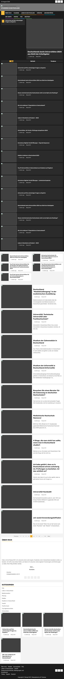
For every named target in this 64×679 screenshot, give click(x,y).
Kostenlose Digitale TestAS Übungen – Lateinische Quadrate (34, 180)
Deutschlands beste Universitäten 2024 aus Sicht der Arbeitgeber (45, 53)
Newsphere (35, 677)
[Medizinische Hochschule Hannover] (16, 421)
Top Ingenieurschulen (7, 608)
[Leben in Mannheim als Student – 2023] (9, 119)
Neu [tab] (12, 61)
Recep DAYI (38, 56)
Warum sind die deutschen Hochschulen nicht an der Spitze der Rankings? (38, 93)
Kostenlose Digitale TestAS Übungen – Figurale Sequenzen (33, 143)
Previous (16, 536)
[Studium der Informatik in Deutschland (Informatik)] (16, 371)
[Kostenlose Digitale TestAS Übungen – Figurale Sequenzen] (9, 144)
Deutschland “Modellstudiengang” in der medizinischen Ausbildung (44, 291)
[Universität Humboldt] (16, 497)
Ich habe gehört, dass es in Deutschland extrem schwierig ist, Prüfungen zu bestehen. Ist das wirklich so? (46, 467)
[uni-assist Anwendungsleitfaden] (16, 522)
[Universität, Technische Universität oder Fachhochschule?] (16, 321)
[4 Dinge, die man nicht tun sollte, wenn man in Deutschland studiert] (16, 446)
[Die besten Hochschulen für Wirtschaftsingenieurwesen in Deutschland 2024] (36, 258)
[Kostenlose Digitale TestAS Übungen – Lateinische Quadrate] (9, 181)
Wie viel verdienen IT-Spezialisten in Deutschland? (31, 105)
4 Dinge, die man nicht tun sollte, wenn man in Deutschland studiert (47, 442)
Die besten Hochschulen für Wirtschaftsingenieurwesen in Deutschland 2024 (49, 257)
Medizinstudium (6, 593)
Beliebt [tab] (32, 61)
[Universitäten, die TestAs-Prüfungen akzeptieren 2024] (9, 131)
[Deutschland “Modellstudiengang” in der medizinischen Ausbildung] (16, 296)
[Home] (3, 13)
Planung (16, 13)
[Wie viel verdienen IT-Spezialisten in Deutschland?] (9, 106)
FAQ (21, 16)
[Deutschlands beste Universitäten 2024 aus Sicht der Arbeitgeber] (44, 32)
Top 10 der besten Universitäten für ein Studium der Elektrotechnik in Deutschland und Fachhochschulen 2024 (19, 266)
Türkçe (3, 674)
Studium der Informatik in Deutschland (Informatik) (44, 367)
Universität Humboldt (42, 492)
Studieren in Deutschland (10, 8)
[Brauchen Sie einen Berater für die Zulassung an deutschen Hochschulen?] (16, 396)
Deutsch (27, 16)
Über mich (8, 13)
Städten (39, 13)
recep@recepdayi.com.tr (13, 574)
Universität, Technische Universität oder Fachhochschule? (43, 316)
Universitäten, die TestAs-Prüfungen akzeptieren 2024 (33, 130)
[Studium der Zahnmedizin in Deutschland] (16, 346)
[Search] (62, 12)
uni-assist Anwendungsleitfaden (47, 518)
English (8, 674)
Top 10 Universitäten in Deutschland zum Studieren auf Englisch (35, 168)
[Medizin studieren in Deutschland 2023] (9, 156)
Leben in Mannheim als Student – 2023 (28, 118)
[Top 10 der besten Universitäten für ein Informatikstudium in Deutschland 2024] (5, 277)
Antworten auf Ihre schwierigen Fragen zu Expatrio (14, 21)
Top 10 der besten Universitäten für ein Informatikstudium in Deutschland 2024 (19, 276)
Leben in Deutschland (28, 13)
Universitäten (48, 13)
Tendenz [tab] (53, 61)
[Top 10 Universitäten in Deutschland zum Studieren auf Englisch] (9, 169)
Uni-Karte (8, 16)
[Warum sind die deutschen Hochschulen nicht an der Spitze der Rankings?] (9, 94)
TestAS (16, 16)
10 (45, 536)
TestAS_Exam (5, 606)
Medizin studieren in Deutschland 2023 (28, 155)
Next (49, 536)
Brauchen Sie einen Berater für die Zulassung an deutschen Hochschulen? (46, 392)
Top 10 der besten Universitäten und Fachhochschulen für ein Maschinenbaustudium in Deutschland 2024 (51, 266)
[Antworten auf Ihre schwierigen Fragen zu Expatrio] (9, 69)
